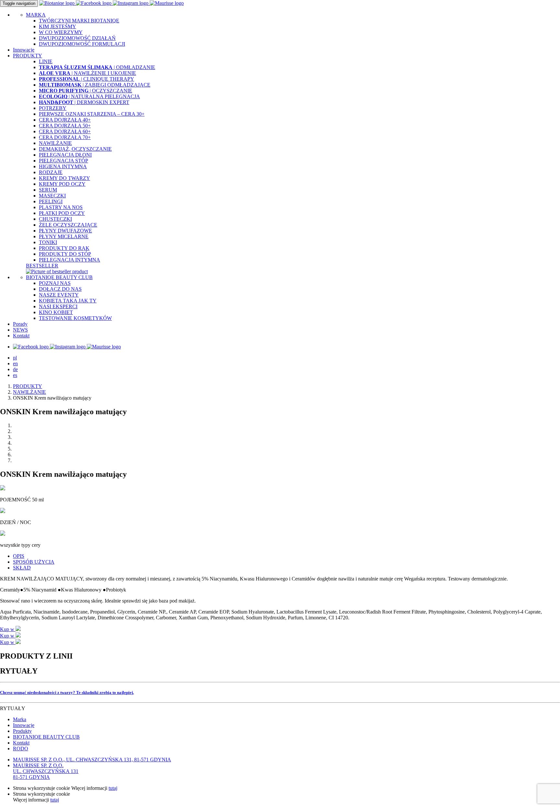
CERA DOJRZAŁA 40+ (65, 120)
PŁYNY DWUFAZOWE (65, 230)
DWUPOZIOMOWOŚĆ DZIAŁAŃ (77, 38)
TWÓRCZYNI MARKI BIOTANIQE (79, 20)
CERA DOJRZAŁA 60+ (65, 131)
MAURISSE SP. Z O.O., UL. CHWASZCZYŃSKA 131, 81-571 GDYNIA (92, 759)
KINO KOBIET (56, 312)
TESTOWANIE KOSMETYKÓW (75, 318)
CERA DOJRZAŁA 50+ (65, 125)
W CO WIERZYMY (61, 32)
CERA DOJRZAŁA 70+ (65, 137)
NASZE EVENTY (59, 295)
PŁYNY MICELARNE (63, 236)
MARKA (36, 15)
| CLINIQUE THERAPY (86, 79)
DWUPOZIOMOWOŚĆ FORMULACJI (82, 44)
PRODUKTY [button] (27, 55)
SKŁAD (22, 567)
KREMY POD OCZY (62, 184)
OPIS (18, 556)
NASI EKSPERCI (58, 306)
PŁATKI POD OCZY (62, 213)
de (15, 369)
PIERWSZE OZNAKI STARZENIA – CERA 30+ (92, 114)
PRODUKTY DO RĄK (64, 248)
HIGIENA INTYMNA (63, 166)
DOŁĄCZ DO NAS (60, 289)
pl (15, 357)
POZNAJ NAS (55, 283)
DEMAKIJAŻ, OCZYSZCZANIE (75, 149)
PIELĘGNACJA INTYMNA (69, 260)
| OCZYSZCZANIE (85, 90)
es (15, 375)
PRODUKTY (27, 386)
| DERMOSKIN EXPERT (84, 102)
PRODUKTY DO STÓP (65, 254)
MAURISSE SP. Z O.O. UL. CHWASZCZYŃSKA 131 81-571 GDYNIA (45, 771)
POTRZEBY (52, 108)
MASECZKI (52, 195)
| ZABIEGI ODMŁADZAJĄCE (94, 85)
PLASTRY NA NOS (61, 207)
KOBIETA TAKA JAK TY (68, 300)
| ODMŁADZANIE (97, 67)
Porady (20, 324)
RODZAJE (51, 172)
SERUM (48, 190)
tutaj (113, 788)
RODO (20, 748)
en (15, 363)
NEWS (20, 330)
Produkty (22, 731)
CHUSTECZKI (55, 219)
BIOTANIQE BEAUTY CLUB (59, 277)
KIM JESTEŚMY (57, 26)
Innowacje (23, 50)
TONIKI (48, 242)
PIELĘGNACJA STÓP (63, 160)
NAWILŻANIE (55, 143)
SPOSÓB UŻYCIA (33, 562)
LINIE (45, 61)
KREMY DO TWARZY (64, 178)
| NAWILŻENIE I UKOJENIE (87, 73)
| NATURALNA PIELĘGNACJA (89, 96)
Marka (19, 719)
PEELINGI (51, 201)
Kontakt (21, 335)
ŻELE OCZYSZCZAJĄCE (68, 225)
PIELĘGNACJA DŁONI (65, 155)
